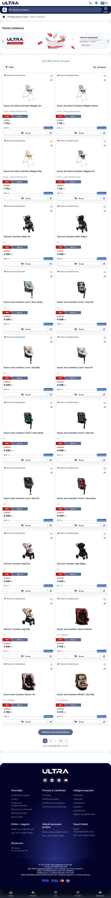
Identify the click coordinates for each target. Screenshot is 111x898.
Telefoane (78, 795)
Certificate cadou (50, 799)
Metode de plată (19, 813)
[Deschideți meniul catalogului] (4, 10)
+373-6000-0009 (86, 835)
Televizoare (79, 803)
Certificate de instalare (53, 803)
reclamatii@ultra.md (83, 831)
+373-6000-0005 (55, 835)
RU (106, 3)
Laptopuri (78, 799)
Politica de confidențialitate (19, 804)
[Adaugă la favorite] (51, 76)
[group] (55, 41)
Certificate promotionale (54, 806)
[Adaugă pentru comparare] (51, 80)
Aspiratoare (79, 810)
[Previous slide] (3, 41)
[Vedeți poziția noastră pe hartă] (96, 3)
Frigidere (77, 806)
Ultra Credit (17, 817)
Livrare (14, 799)
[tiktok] (59, 780)
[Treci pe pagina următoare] (66, 741)
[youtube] (66, 780)
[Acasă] (10, 3)
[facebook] (45, 780)
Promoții (46, 795)
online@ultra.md (26, 829)
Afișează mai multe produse (55, 732)
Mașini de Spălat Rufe (84, 814)
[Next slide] (108, 41)
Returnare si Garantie (21, 809)
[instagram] (52, 780)
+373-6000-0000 (24, 833)
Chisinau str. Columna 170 (19, 849)
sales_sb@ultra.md (58, 832)
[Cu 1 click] (50, 133)
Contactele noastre (20, 795)
